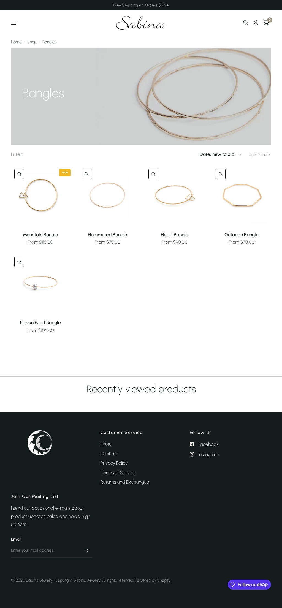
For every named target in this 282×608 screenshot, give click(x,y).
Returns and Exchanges (125, 482)
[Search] (245, 22)
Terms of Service (118, 472)
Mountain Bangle (40, 234)
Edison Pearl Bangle (40, 322)
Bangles (49, 41)
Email (16, 539)
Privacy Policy (114, 463)
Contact (109, 453)
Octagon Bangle (241, 234)
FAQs (106, 444)
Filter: (17, 154)
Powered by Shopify (152, 580)
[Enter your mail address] (86, 550)
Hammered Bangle (107, 234)
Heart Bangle (174, 234)
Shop (32, 41)
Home (16, 41)
